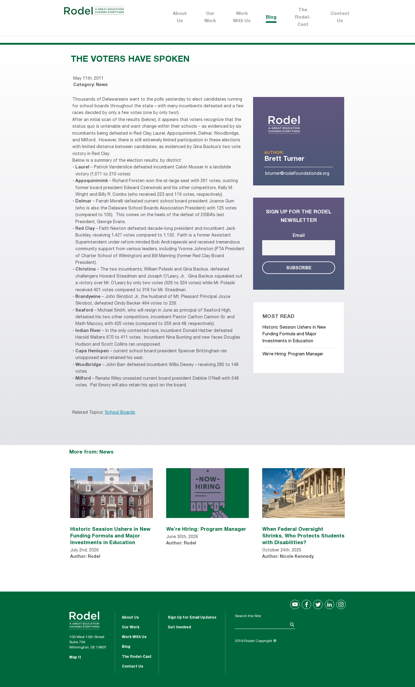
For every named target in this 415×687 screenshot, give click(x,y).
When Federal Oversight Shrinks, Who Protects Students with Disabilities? (303, 535)
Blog (271, 17)
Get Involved (179, 627)
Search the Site (248, 616)
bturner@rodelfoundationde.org (297, 174)
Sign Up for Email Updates (192, 618)
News (102, 85)
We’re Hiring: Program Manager (292, 354)
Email (299, 236)
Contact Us (340, 17)
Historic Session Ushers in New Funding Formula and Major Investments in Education (294, 335)
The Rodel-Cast (303, 17)
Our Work (210, 17)
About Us (180, 17)
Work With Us (242, 17)
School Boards (120, 413)
